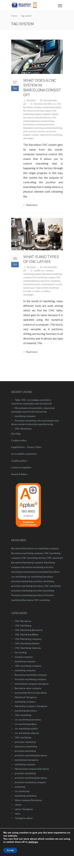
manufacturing (47, 121)
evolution (46, 114)
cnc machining (18, 576)
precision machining (53, 128)
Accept (10, 850)
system (35, 134)
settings (33, 841)
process (42, 131)
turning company (24, 656)
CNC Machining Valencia (28, 647)
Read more (31, 205)
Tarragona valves (24, 818)
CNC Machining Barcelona (29, 629)
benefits (48, 103)
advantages (28, 138)
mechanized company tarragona (32, 683)
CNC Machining (23, 625)
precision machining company (30, 782)
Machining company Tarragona (31, 706)
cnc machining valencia (27, 732)
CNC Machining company (28, 638)
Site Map (16, 433)
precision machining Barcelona (31, 755)
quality (37, 270)
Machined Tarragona (25, 697)
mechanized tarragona (26, 759)
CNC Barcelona (23, 621)
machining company (52, 107)
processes (51, 131)
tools (47, 281)
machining (39, 124)
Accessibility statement (24, 453)
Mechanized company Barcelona (32, 768)
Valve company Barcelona (28, 800)
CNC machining (52, 585)
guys (33, 287)
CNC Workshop (23, 428)
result (59, 284)
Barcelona (39, 103)
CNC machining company (43, 277)
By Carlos (31, 100)
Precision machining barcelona (27, 595)
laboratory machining (26, 746)
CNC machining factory (33, 557)
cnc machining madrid (26, 728)
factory (55, 114)
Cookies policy (19, 440)
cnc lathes (45, 291)
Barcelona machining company (37, 110)
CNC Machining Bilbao (26, 634)
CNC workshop (42, 600)
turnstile (27, 291)
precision (33, 131)
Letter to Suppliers (21, 467)
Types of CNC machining (51, 134)
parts (25, 131)
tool (42, 281)
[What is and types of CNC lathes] (37, 234)
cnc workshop (22, 791)
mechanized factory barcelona (31, 692)
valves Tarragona (24, 809)
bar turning (21, 652)
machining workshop (26, 795)
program (27, 134)
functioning (28, 124)
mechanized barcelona (48, 571)
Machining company (33, 562)
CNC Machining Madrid (27, 643)
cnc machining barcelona (40, 576)
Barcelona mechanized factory (37, 117)
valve (17, 813)
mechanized (29, 284)
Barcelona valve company (28, 688)
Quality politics (19, 460)
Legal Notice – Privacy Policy (26, 447)
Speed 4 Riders (19, 474)
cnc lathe (36, 291)
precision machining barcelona (27, 585)
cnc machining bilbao (26, 724)
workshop (20, 786)
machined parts (48, 284)
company (38, 107)
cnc (54, 103)
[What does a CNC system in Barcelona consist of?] (37, 57)
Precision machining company (30, 679)
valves (18, 804)
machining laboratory (26, 710)
